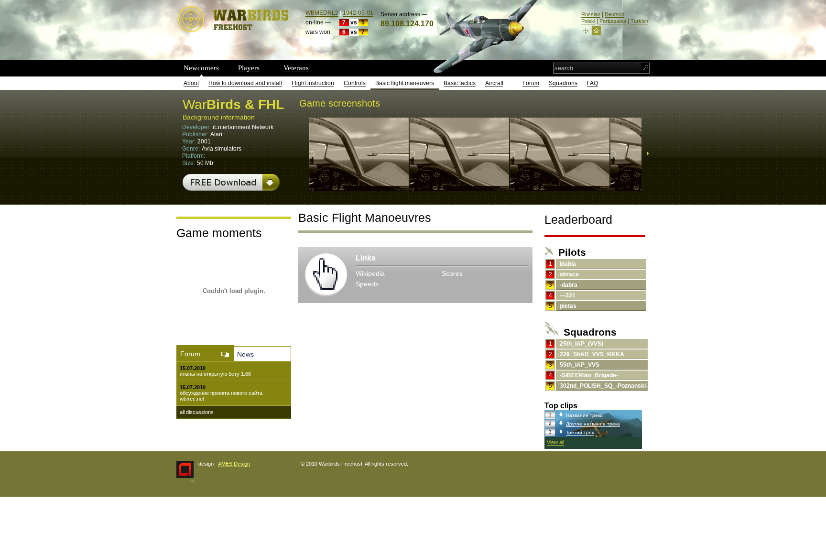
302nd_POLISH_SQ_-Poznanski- (604, 385)
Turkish (639, 21)
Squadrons (563, 83)
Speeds (367, 284)
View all (555, 442)
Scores (452, 273)
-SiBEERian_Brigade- (589, 375)
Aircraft (494, 83)
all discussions (197, 412)
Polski (588, 21)
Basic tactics (460, 83)
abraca (569, 274)
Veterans (296, 68)
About (191, 83)
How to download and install (245, 83)
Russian (590, 14)
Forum (530, 83)
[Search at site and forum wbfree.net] (645, 68)
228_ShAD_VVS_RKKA (592, 354)
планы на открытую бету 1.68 (215, 374)
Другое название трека (593, 423)
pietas (568, 306)
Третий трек (580, 432)
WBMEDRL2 (321, 13)
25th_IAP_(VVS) (581, 343)
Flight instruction (313, 83)
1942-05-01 (358, 13)
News (245, 354)
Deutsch (614, 14)
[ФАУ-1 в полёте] (359, 187)
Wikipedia (370, 273)
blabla (568, 264)
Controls (355, 83)
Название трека (584, 415)
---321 (568, 295)
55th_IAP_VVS (579, 364)
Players (249, 68)
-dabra (568, 285)
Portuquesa (612, 21)
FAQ (592, 83)
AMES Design (234, 464)
